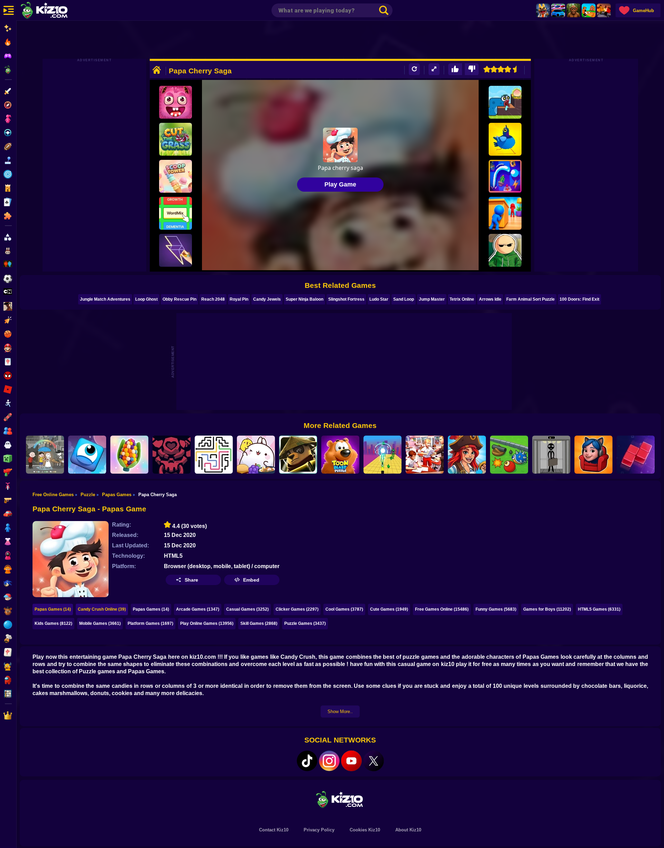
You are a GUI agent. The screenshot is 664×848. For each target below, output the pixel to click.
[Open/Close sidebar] (9, 10)
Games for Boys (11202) (547, 609)
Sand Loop (403, 299)
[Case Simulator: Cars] (558, 10)
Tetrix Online (462, 299)
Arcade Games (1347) (197, 609)
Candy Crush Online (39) (102, 609)
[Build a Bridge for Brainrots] (589, 10)
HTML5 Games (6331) (599, 609)
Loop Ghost (146, 299)
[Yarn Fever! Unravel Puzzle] (129, 455)
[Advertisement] (340, 39)
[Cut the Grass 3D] (175, 139)
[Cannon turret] (509, 455)
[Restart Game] (414, 69)
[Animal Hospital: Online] (543, 10)
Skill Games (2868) (258, 623)
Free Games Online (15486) (442, 609)
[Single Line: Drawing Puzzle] (175, 250)
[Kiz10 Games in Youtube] (351, 760)
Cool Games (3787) (344, 609)
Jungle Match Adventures (105, 299)
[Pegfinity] (505, 176)
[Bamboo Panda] (298, 455)
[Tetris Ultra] (636, 455)
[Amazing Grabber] (175, 102)
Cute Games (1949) (389, 609)
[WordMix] (175, 213)
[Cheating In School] (425, 455)
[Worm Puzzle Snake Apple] (505, 102)
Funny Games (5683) (496, 609)
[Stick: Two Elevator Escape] (551, 455)
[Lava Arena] (604, 10)
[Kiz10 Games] (340, 799)
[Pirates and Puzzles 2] (467, 455)
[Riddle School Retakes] (505, 250)
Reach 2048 (213, 299)
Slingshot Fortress (346, 299)
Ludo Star (378, 299)
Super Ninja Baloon (304, 299)
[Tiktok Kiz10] (307, 760)
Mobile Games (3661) (100, 623)
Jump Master (432, 299)
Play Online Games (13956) (206, 623)
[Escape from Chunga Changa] (573, 10)
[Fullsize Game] (434, 69)
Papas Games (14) (53, 609)
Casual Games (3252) (247, 609)
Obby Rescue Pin (179, 299)
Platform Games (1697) (150, 623)
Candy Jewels (267, 299)
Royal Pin (239, 299)
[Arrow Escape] (214, 455)
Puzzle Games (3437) (305, 623)
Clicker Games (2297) (297, 609)
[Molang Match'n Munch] (256, 455)
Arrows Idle (490, 299)
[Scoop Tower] (175, 176)
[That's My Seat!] (593, 455)
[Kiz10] (55, 11)
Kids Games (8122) (53, 623)
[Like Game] (455, 69)
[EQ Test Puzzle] (45, 455)
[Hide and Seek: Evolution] (505, 213)
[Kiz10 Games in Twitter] (373, 760)
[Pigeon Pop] (505, 139)
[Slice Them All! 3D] (382, 455)
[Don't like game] (472, 69)
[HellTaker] (172, 455)
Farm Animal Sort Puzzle (530, 299)
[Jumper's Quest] (87, 455)
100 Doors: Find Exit (579, 299)
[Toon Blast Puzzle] (340, 455)
